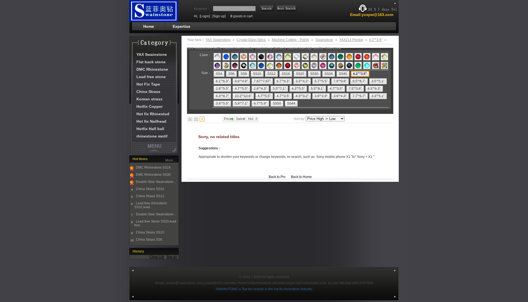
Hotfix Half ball (150, 129)
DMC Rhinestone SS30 (153, 175)
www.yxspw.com (290, 283)
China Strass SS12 (149, 196)
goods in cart (241, 16)
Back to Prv (277, 177)
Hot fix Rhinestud (152, 114)
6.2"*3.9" (375, 40)
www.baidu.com (314, 283)
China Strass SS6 (148, 239)
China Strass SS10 (149, 232)
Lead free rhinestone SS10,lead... (150, 205)
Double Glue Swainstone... (155, 182)
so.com (333, 283)
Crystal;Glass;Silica (251, 40)
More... (170, 160)
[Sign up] (219, 16)
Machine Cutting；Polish (290, 40)
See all (171, 257)
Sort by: (299, 119)
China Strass (148, 91)
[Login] (205, 16)
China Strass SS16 (149, 189)
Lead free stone (151, 77)
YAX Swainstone (151, 54)
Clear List (157, 257)
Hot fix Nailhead (151, 121)
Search (286, 8)
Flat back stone (151, 62)
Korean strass (149, 99)
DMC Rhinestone (152, 69)
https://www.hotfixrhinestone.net (253, 283)
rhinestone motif (151, 136)
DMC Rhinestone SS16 (153, 167)
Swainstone (324, 40)
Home (148, 26)
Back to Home (301, 177)
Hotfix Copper (149, 106)
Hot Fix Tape (148, 84)
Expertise (181, 26)
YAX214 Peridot (351, 40)
